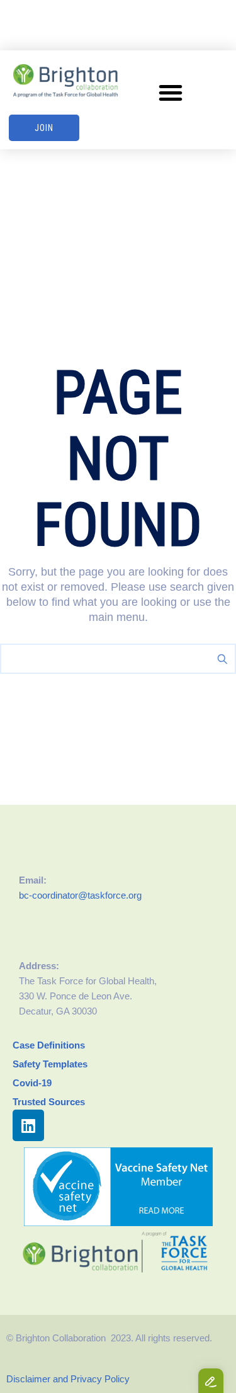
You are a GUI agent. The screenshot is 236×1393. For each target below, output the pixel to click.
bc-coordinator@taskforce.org (80, 895)
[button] (170, 92)
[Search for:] (118, 659)
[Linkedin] (28, 1125)
